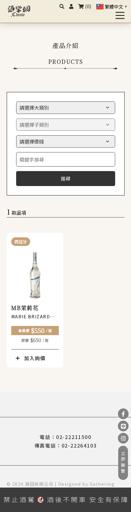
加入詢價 (35, 358)
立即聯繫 (123, 462)
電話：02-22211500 (65, 437)
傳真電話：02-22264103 (65, 445)
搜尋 (65, 178)
